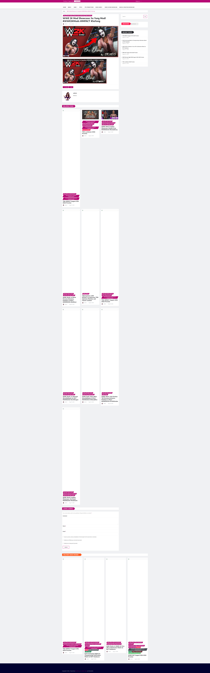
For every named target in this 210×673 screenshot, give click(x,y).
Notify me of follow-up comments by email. (73, 540)
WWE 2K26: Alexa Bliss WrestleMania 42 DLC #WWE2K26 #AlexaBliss (89, 398)
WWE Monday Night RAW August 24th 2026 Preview (133, 57)
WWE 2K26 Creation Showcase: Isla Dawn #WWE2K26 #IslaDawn (70, 499)
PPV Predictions (89, 7)
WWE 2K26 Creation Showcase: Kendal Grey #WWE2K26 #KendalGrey (110, 128)
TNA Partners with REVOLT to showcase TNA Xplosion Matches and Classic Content (90, 298)
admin (66, 23)
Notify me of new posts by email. (70, 543)
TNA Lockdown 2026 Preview (128, 61)
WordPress (77, 671)
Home (64, 7)
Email (64, 531)
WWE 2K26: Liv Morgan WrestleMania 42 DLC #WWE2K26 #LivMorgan (70, 398)
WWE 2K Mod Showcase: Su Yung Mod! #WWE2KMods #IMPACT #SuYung (81, 11)
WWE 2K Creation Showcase (126, 7)
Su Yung (66, 87)
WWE (75, 7)
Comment (65, 516)
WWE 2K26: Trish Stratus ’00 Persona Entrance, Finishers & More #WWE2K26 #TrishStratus (110, 399)
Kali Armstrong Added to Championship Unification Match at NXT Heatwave (93, 655)
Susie (71, 87)
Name (64, 526)
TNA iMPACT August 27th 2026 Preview (71, 202)
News (69, 7)
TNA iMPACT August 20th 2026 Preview (110, 300)
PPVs (80, 7)
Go (145, 16)
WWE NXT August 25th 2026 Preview (130, 52)
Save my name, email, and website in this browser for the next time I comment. (80, 537)
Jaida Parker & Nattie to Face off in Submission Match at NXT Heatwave (115, 647)
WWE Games (98, 7)
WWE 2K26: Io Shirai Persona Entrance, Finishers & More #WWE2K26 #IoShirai (69, 300)
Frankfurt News (84, 671)
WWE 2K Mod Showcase (111, 7)
